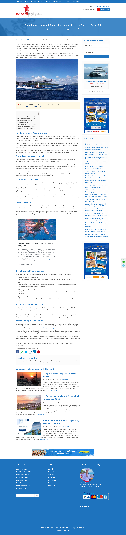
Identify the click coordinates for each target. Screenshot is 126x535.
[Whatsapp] (123, 262)
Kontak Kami (28, 1)
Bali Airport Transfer (22, 488)
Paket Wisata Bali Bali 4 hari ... (96, 81)
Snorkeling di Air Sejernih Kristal (26, 118)
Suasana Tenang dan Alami (25, 120)
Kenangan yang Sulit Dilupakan (26, 128)
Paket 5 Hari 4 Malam (22, 480)
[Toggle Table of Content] (36, 113)
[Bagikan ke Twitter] (26, 353)
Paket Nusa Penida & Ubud (24, 472)
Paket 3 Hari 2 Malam (22, 474)
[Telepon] (123, 265)
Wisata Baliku (31, 358)
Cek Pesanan (57, 1)
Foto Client (76, 1)
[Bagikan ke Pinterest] (39, 353)
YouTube (96, 486)
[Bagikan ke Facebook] (18, 353)
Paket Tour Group (21, 483)
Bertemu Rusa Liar (23, 122)
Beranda (19, 1)
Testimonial (67, 1)
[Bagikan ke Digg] (30, 353)
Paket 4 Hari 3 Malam (22, 477)
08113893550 (103, 6)
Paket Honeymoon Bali (23, 485)
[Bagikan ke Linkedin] (35, 353)
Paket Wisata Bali (21, 469)
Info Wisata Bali (74, 29)
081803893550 (87, 484)
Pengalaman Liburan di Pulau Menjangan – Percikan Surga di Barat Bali (63, 25)
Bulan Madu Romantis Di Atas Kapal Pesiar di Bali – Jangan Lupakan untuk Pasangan (96, 225)
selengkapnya (55, 390)
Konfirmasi (48, 1)
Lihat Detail (97, 71)
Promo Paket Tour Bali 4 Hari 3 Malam (32, 107)
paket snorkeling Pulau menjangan (47, 328)
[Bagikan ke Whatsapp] (22, 353)
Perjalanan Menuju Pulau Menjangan (28, 116)
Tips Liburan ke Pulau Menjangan (27, 124)
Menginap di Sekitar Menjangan (26, 126)
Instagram (89, 486)
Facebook (83, 486)
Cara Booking (38, 1)
